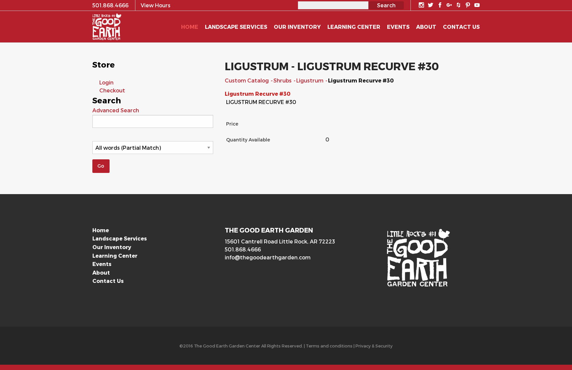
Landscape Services (119, 238)
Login (106, 82)
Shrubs (283, 80)
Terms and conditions (329, 345)
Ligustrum (310, 80)
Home (100, 230)
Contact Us (108, 281)
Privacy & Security (374, 345)
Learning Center (114, 255)
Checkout (112, 90)
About (101, 272)
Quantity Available (248, 139)
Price (232, 124)
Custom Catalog (247, 80)
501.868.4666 (243, 249)
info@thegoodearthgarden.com (267, 257)
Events (102, 264)
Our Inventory (111, 247)
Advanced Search (115, 110)
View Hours (155, 5)
